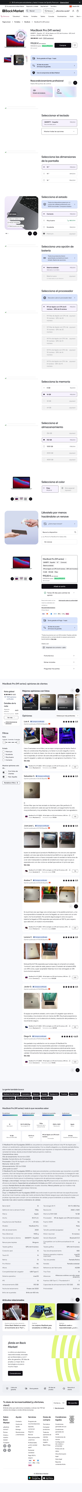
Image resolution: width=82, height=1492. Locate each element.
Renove (30, 1435)
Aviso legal (58, 1459)
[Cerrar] (79, 2)
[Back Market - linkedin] (9, 1446)
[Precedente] (12, 499)
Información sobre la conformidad (68, 600)
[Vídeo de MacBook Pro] (19, 60)
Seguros (31, 1432)
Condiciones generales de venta (59, 1432)
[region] (53, 92)
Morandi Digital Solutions (48, 607)
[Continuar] (30, 499)
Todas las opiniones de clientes (47, 1434)
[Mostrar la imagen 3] (26, 499)
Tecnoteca (46, 1424)
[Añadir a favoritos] (74, 45)
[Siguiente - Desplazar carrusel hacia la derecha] (75, 83)
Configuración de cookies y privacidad (59, 1444)
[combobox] (60, 532)
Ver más (53, 639)
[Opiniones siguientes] (78, 1070)
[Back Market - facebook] (4, 1450)
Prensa (5, 1432)
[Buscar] (27, 10)
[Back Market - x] (9, 1450)
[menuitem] (25, 16)
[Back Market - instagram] (4, 1446)
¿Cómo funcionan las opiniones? (11, 722)
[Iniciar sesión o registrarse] (73, 11)
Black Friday (46, 1445)
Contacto (19, 1421)
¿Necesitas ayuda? (63, 11)
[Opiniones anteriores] (72, 1070)
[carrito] (78, 11)
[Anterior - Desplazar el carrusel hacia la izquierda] (70, 83)
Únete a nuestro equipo (5, 1437)
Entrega (18, 1429)
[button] (20, 35)
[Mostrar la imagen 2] (7, 233)
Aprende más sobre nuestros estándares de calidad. (21, 1200)
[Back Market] (13, 11)
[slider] (4, 742)
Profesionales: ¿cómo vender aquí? (32, 1445)
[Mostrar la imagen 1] (6, 233)
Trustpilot (6, 1443)
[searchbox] (35, 11)
